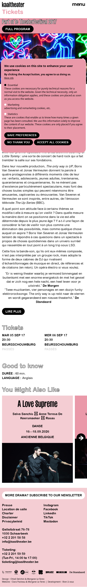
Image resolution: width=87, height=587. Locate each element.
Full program (17, 29)
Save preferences (21, 135)
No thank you (18, 142)
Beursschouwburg (19, 344)
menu (78, 4)
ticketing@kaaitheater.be (20, 562)
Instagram (51, 505)
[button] (81, 438)
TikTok (48, 517)
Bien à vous (68, 581)
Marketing (13, 104)
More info (9, 77)
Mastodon (51, 521)
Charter (8, 513)
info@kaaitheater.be (17, 541)
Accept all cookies (52, 142)
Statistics (13, 114)
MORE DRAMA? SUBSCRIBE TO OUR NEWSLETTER (43, 495)
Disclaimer (10, 517)
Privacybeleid (12, 521)
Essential (13, 85)
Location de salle (14, 509)
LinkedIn (50, 513)
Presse (7, 505)
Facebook (51, 509)
